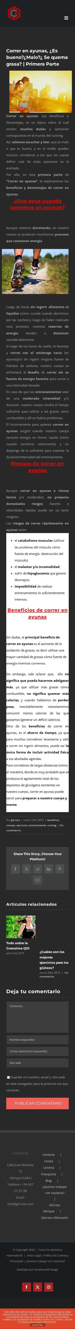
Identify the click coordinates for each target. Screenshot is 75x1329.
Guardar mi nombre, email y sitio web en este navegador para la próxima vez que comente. (37, 1083)
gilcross (15, 820)
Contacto (48, 1155)
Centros (48, 1168)
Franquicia (48, 1174)
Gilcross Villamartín (54, 1218)
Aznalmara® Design (46, 1269)
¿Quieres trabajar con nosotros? (54, 1190)
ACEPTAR (37, 1325)
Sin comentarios (54, 974)
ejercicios (22, 825)
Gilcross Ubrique (51, 1208)
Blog (49, 1181)
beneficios (53, 820)
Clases (48, 1161)
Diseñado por (25, 1269)
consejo (10, 825)
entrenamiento (37, 825)
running (51, 825)
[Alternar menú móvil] (66, 18)
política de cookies (53, 1319)
